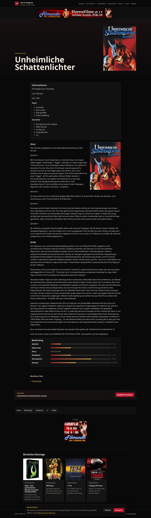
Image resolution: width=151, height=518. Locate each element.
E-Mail (54, 410)
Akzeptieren (119, 510)
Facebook (39, 410)
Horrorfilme (90, 4)
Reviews (81, 4)
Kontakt (133, 4)
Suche (127, 4)
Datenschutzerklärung (46, 513)
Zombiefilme (101, 4)
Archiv (120, 4)
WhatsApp (28, 410)
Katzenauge (36, 381)
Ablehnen (108, 510)
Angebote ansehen (125, 395)
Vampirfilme (112, 4)
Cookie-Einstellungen (128, 514)
